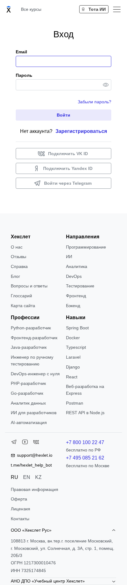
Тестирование (80, 285)
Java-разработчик (29, 347)
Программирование (86, 247)
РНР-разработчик (28, 383)
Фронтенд (76, 295)
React (71, 376)
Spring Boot (77, 327)
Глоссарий (21, 295)
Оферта (19, 498)
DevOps (74, 276)
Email (21, 51)
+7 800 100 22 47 (85, 442)
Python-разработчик (31, 327)
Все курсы (31, 9)
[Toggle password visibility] (106, 85)
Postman (74, 403)
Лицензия (20, 508)
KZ (38, 477)
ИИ (69, 256)
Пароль (24, 75)
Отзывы (18, 256)
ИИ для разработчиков (33, 412)
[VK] (36, 443)
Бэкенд (73, 305)
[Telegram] (14, 443)
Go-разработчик (27, 393)
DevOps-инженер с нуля (35, 373)
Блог (15, 276)
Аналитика (76, 266)
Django (73, 367)
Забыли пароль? (94, 101)
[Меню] (117, 9)
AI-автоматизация (29, 422)
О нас (17, 247)
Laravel (73, 357)
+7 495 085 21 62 (85, 457)
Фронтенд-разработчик (34, 337)
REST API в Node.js (85, 412)
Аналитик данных (28, 403)
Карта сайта (23, 305)
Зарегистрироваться (81, 131)
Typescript (76, 347)
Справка (19, 266)
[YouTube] (25, 443)
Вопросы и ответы (29, 285)
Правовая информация (34, 489)
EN (26, 477)
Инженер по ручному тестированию (32, 360)
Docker (73, 337)
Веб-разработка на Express (85, 390)
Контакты (20, 518)
